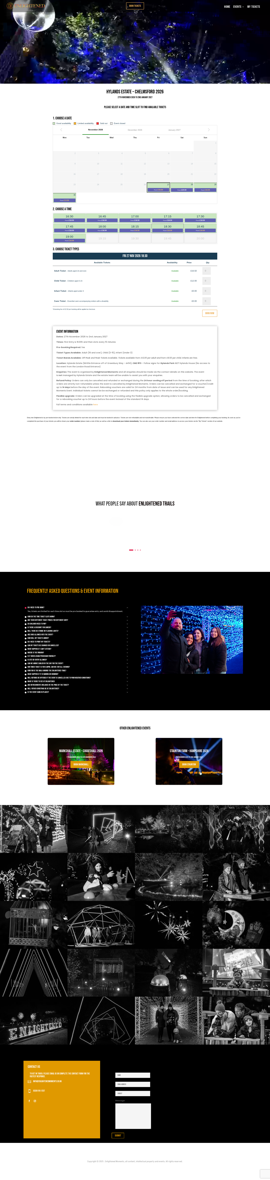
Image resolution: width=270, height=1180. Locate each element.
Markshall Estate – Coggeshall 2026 (81, 759)
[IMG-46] (168, 900)
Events (237, 7)
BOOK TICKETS (135, 6)
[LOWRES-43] (236, 852)
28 (185, 187)
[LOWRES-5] (168, 1043)
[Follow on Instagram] (35, 1101)
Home (227, 7)
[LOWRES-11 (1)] (236, 996)
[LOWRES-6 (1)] (101, 996)
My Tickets (253, 7)
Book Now (209, 313)
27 (161, 187)
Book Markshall (81, 764)
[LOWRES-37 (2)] (34, 900)
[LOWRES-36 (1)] (168, 996)
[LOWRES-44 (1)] (34, 948)
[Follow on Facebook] (29, 1101)
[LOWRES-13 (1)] (236, 1043)
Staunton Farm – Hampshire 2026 (189, 759)
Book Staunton (189, 764)
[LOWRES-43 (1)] (236, 948)
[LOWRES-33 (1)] (101, 1043)
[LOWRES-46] (34, 1043)
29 (208, 187)
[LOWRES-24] (236, 900)
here (95, 404)
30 (67, 197)
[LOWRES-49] (168, 852)
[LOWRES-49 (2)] (34, 996)
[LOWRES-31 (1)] (34, 852)
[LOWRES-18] (168, 948)
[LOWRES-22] (101, 900)
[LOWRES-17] (101, 852)
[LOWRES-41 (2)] (101, 948)
